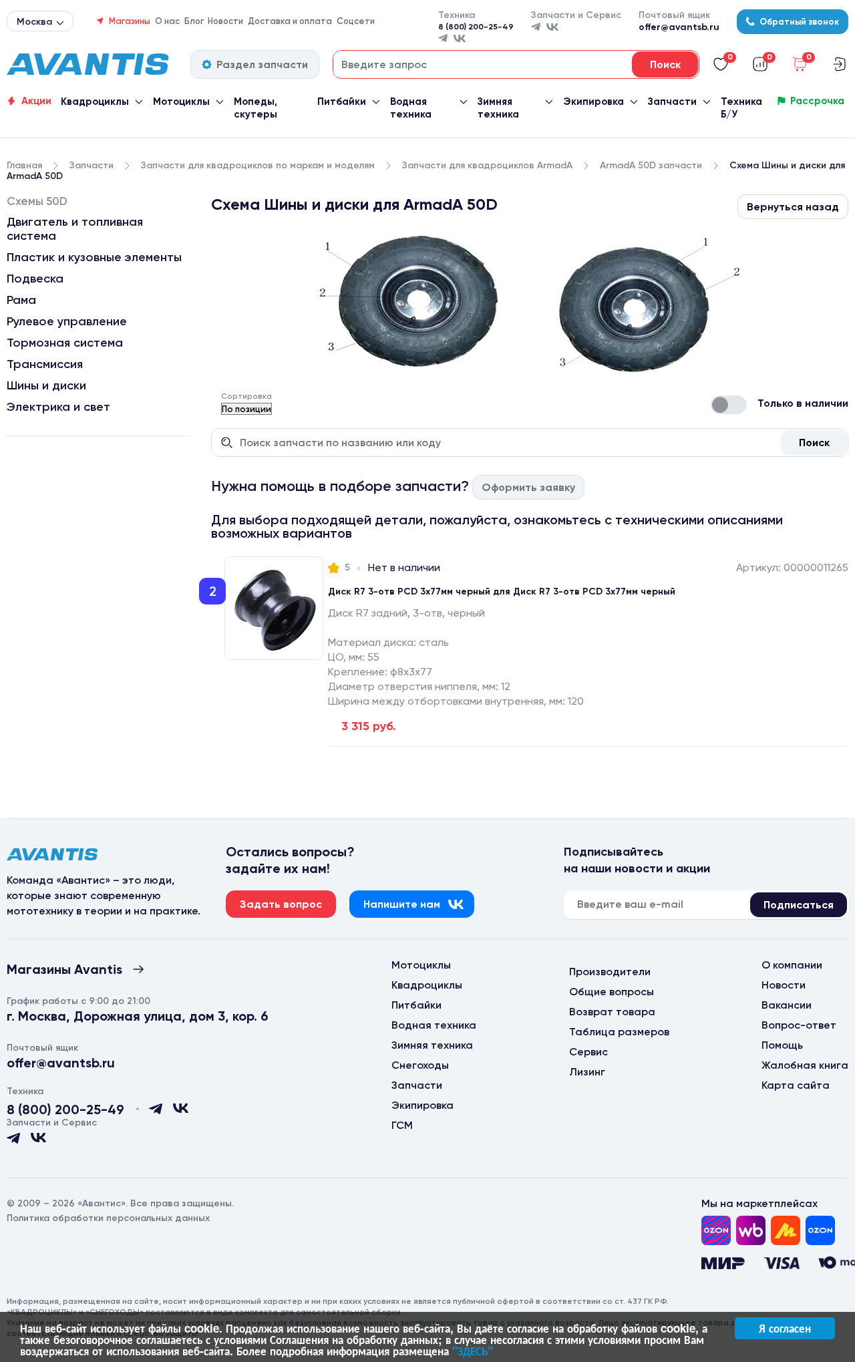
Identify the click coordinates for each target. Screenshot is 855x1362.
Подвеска (35, 278)
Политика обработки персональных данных (108, 1218)
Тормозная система (65, 342)
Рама (21, 300)
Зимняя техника (498, 108)
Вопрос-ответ (798, 1025)
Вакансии (786, 1005)
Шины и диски (46, 385)
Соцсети (356, 21)
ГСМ (402, 1125)
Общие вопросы (611, 991)
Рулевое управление (67, 321)
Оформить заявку (528, 487)
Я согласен (785, 1328)
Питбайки (341, 102)
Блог (194, 21)
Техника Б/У (741, 108)
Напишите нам (401, 904)
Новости (225, 21)
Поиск (814, 442)
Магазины (129, 21)
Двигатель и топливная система (75, 228)
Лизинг (587, 1071)
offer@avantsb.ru (679, 27)
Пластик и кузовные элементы (94, 257)
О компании (791, 965)
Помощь (782, 1045)
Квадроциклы (95, 102)
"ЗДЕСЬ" (472, 1351)
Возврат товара (612, 1011)
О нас (167, 21)
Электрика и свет (58, 406)
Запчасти (672, 102)
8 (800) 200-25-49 (476, 26)
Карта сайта (795, 1085)
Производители (610, 971)
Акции (36, 101)
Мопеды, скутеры (255, 108)
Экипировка (593, 102)
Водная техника (411, 108)
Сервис (588, 1051)
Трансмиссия (45, 364)
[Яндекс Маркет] (785, 1230)
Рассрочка (817, 101)
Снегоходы (420, 1065)
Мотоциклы (181, 102)
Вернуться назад (793, 206)
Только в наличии (802, 403)
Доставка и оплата (290, 21)
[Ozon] (716, 1230)
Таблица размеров (619, 1031)
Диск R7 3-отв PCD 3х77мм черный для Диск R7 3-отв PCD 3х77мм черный (501, 591)
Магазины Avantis (64, 969)
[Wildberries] (750, 1230)
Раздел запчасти (262, 64)
